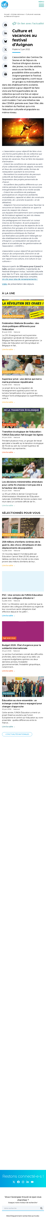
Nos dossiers (8, 693)
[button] (5, 25)
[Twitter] (14, 1182)
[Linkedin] (27, 1182)
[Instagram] (23, 1182)
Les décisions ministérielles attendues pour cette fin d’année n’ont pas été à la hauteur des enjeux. (22, 485)
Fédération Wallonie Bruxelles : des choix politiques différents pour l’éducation (20, 326)
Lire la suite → (8, 349)
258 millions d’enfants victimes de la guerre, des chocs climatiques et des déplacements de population (21, 545)
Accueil (6, 14)
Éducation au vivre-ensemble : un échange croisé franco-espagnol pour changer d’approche (22, 703)
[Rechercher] (41, 1208)
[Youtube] (32, 1182)
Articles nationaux (17, 14)
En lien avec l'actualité (30, 23)
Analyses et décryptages (13, 316)
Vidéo (4, 284)
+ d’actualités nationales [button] (17, 734)
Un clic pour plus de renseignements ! (20, 279)
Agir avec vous (9, 425)
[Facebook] (18, 1182)
